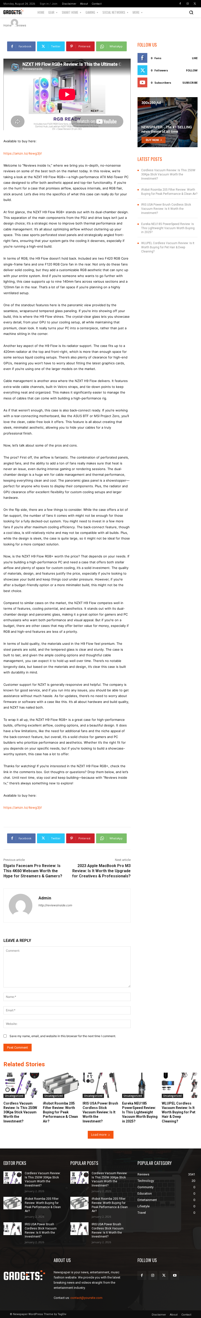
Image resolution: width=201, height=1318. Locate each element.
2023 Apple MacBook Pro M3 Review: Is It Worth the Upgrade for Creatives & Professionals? (101, 870)
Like (195, 58)
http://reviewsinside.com (55, 905)
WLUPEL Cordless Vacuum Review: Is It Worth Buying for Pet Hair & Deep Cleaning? (167, 247)
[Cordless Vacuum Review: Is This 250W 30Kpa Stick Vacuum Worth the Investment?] (21, 1085)
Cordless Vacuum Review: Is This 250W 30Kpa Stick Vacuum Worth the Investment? (168, 174)
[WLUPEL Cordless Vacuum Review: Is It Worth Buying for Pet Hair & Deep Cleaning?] (180, 1085)
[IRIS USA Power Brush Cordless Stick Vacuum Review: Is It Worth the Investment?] (100, 1085)
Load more (99, 1135)
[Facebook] (180, 3)
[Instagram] (187, 3)
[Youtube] (175, 1275)
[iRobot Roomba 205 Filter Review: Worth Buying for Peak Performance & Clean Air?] (61, 1085)
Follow (192, 70)
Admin (29, 22)
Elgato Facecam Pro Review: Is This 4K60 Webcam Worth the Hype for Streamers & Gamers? (32, 870)
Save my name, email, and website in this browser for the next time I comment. (63, 1036)
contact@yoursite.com (86, 1298)
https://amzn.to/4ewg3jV (22, 153)
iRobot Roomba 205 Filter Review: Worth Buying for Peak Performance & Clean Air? (60, 1112)
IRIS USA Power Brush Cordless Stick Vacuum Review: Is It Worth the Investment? (166, 209)
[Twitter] (195, 3)
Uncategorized (14, 1095)
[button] (191, 12)
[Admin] (15, 22)
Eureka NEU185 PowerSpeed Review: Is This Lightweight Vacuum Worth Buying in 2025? (168, 228)
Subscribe (190, 82)
